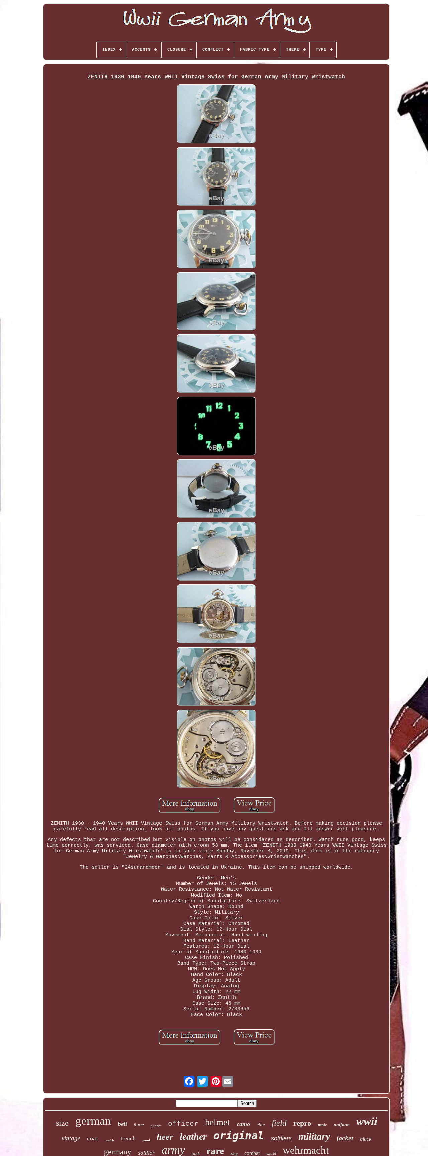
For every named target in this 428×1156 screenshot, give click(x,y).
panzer (156, 1126)
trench (128, 1138)
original (238, 1135)
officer (183, 1124)
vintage (71, 1138)
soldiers (281, 1138)
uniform (342, 1124)
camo (243, 1124)
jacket (345, 1138)
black (365, 1139)
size (62, 1123)
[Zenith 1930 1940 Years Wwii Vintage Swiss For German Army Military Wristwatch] (216, 114)
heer (165, 1137)
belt (122, 1123)
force (139, 1124)
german (93, 1120)
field (279, 1122)
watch (110, 1140)
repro (302, 1123)
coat (93, 1139)
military (314, 1136)
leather (193, 1136)
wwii (366, 1121)
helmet (217, 1122)
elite (261, 1124)
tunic (322, 1124)
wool (146, 1140)
